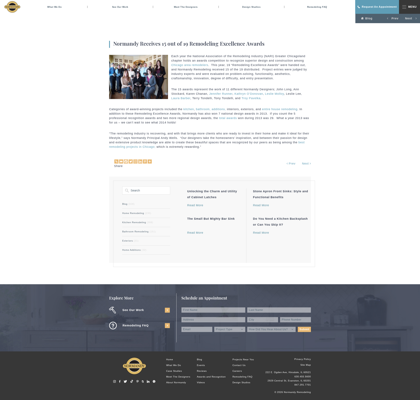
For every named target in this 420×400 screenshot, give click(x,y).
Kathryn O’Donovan (248, 93)
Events (201, 365)
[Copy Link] (116, 161)
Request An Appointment (379, 6)
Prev (291, 163)
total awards (228, 118)
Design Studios (251, 7)
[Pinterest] (145, 161)
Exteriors (130, 240)
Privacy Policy (302, 359)
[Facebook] (126, 161)
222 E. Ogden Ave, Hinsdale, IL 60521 (288, 372)
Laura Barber (180, 98)
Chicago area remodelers (189, 65)
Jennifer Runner (220, 93)
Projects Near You (243, 359)
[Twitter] (131, 161)
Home (169, 359)
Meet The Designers (186, 7)
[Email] (121, 161)
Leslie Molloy (274, 93)
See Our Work (120, 7)
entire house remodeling (279, 109)
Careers (237, 371)
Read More (195, 205)
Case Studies (174, 371)
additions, (219, 109)
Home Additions (134, 250)
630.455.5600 (302, 376)
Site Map (305, 365)
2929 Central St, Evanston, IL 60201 (289, 380)
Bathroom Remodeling (139, 231)
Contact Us (239, 365)
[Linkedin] (140, 161)
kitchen (188, 109)
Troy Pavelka (251, 98)
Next (306, 163)
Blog (368, 18)
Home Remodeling (136, 213)
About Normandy (176, 382)
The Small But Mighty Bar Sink (211, 218)
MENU (412, 6)
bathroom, (203, 109)
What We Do (54, 7)
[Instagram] (135, 161)
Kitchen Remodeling (137, 222)
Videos (201, 382)
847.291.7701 (302, 384)
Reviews (202, 371)
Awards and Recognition (211, 376)
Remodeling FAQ (317, 7)
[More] (150, 161)
